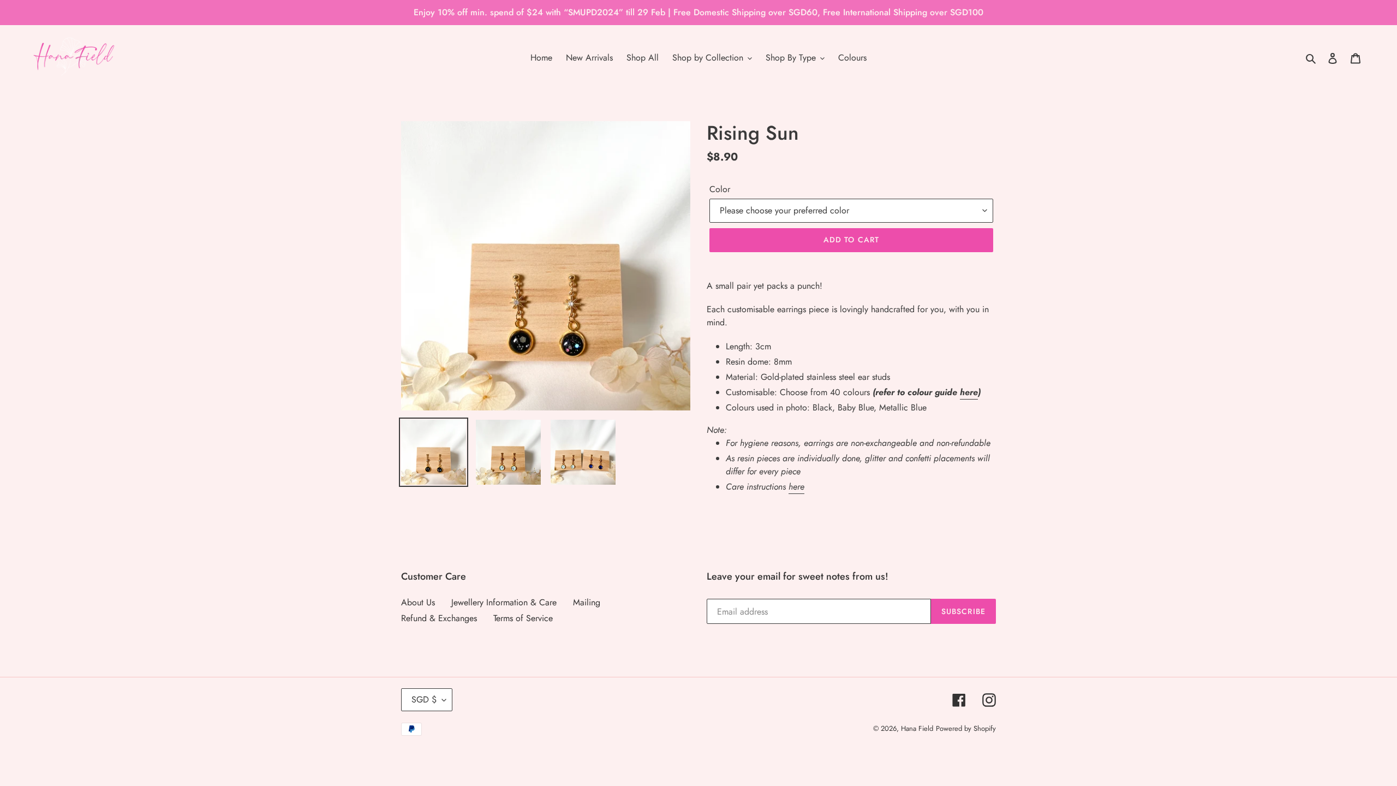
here (969, 392)
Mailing (586, 602)
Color (719, 189)
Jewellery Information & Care (504, 602)
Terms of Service (523, 618)
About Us (418, 602)
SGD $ (424, 699)
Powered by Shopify (966, 728)
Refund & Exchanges (439, 618)
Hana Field (917, 728)
